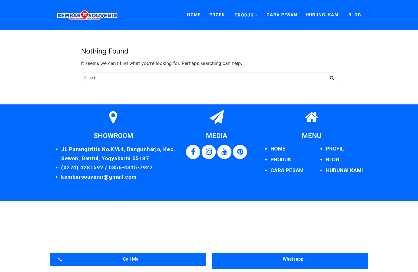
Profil (217, 14)
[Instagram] (209, 152)
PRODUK (280, 159)
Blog (354, 14)
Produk (244, 15)
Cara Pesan (281, 14)
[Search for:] (209, 78)
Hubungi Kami (323, 14)
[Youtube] (224, 152)
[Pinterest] (240, 152)
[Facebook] (193, 152)
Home (194, 14)
